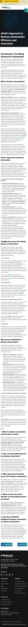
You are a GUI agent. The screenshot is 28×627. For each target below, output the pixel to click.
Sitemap (13, 621)
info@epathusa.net (6, 599)
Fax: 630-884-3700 (5, 604)
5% (17, 293)
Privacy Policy (19, 621)
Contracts (3, 581)
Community (4, 590)
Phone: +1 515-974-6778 (7, 602)
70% (21, 138)
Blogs (2, 586)
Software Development (21, 583)
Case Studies (4, 588)
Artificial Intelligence (20, 588)
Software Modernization (21, 586)
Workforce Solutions (20, 593)
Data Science (18, 590)
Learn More (23, 1)
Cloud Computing (19, 581)
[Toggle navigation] (25, 8)
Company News (5, 583)
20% (16, 290)
